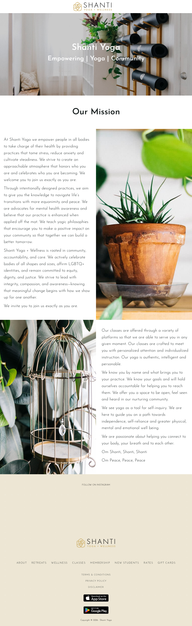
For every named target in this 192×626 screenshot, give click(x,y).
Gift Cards (167, 563)
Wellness (59, 563)
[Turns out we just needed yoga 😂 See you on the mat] (76, 497)
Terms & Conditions (96, 575)
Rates (148, 563)
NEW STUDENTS (127, 563)
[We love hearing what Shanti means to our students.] (76, 518)
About (21, 563)
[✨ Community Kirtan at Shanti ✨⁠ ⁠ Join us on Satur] (115, 497)
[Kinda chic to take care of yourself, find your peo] (95, 497)
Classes (79, 563)
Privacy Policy (96, 581)
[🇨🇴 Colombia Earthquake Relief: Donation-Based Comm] (95, 518)
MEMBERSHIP (100, 563)
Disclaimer (96, 587)
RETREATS (39, 563)
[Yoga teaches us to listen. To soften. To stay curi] (115, 518)
